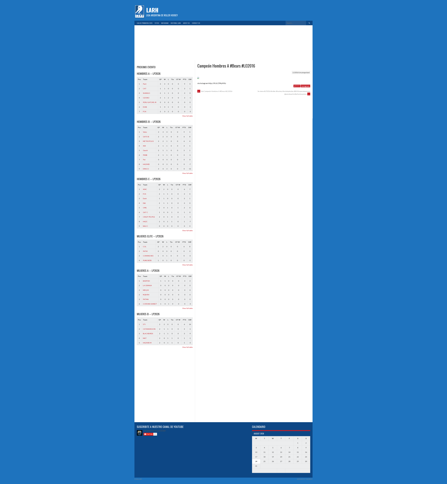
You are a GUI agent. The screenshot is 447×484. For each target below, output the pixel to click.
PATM (145, 251)
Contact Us (196, 23)
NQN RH (146, 295)
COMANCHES (148, 256)
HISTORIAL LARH (176, 23)
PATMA (146, 299)
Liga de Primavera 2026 (144, 23)
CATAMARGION (149, 329)
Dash (145, 198)
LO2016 (295, 72)
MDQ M (146, 290)
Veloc (145, 132)
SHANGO (146, 93)
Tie (172, 79)
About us (186, 23)
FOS (144, 194)
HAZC (145, 221)
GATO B (146, 137)
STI (144, 324)
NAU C (145, 226)
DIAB (145, 107)
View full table (187, 116)
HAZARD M (147, 343)
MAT (145, 338)
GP (160, 79)
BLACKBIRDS (148, 334)
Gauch (145, 150)
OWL (145, 208)
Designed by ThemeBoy (305, 479)
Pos (139, 79)
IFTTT (297, 86)
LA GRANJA (147, 285)
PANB (145, 155)
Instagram (164, 23)
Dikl (144, 203)
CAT (144, 89)
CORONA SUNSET (150, 304)
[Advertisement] (223, 42)
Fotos (157, 23)
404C (145, 189)
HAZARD (146, 164)
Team (145, 79)
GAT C (145, 212)
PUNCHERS (147, 260)
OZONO (146, 98)
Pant (144, 84)
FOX (144, 111)
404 (144, 146)
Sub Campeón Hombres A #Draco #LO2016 (215, 91)
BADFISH (146, 281)
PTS (184, 79)
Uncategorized (304, 72)
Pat (144, 160)
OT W (178, 79)
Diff (190, 79)
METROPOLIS (148, 141)
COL (144, 247)
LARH (152, 10)
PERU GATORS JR (149, 102)
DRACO (146, 169)
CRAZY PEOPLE (149, 217)
